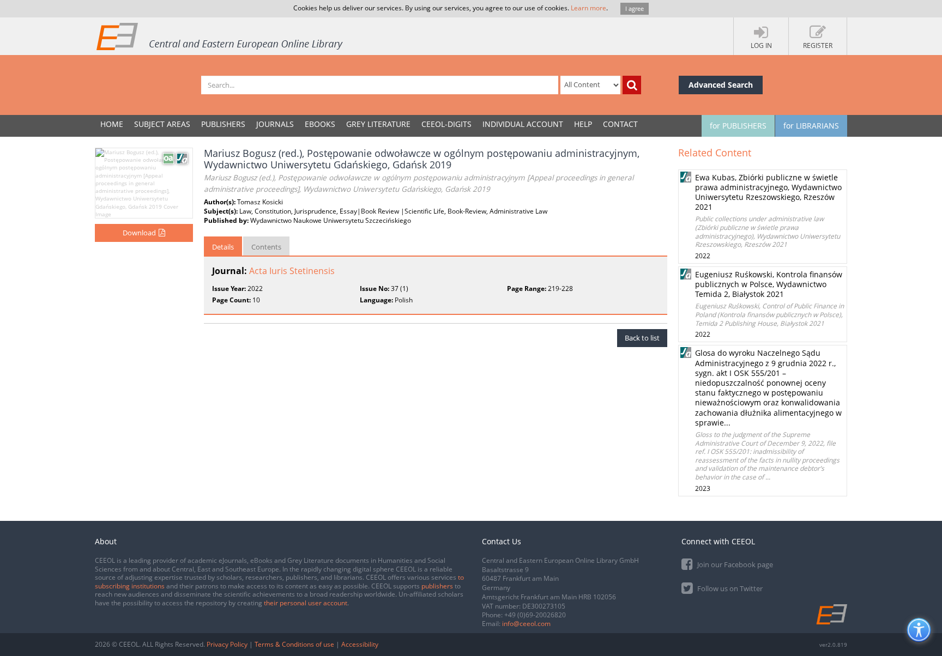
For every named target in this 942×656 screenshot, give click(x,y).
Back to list (642, 338)
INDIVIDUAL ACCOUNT (522, 124)
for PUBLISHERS (738, 125)
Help (583, 124)
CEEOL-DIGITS (446, 124)
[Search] (632, 85)
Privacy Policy (227, 644)
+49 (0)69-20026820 (535, 614)
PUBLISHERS (223, 124)
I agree (634, 8)
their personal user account (305, 603)
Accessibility (359, 644)
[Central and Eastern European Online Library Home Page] (220, 35)
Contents (266, 247)
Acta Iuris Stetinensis (292, 271)
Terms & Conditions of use (294, 644)
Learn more (588, 8)
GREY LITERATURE (378, 124)
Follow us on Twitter (729, 588)
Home (111, 124)
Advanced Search (721, 85)
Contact (620, 124)
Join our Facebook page (734, 564)
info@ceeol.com (526, 623)
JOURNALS (275, 124)
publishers (437, 586)
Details (223, 247)
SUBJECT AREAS (162, 124)
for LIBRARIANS (811, 125)
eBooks (320, 124)
